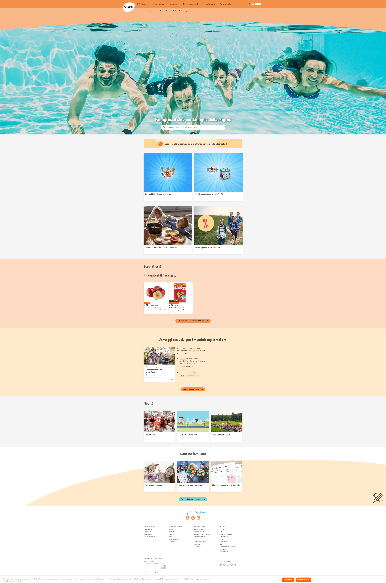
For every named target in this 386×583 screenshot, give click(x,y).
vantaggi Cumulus (195, 376)
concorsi (192, 373)
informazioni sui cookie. (15, 581)
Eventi (182, 367)
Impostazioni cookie (150, 573)
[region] (193, 579)
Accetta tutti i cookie (303, 579)
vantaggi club (193, 351)
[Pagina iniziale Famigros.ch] (129, 7)
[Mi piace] (172, 379)
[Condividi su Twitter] (193, 518)
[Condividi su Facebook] (187, 518)
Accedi (258, 4)
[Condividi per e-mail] (198, 518)
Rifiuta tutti (288, 579)
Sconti (182, 358)
